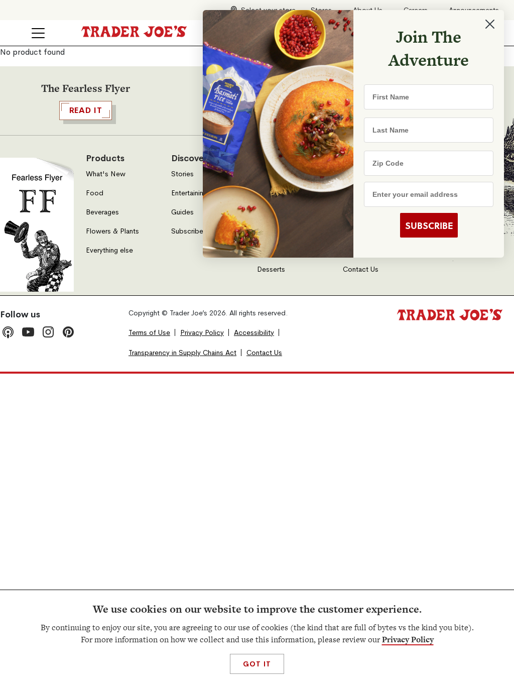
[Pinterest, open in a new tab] (68, 332)
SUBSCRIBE (429, 225)
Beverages (102, 212)
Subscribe (187, 231)
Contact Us (360, 269)
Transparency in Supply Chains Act (182, 353)
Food (94, 193)
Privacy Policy (408, 639)
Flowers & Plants (112, 231)
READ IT (85, 110)
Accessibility (254, 332)
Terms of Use (149, 332)
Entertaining (189, 193)
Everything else (109, 250)
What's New (105, 174)
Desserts (271, 269)
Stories (182, 174)
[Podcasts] (8, 332)
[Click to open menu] (38, 33)
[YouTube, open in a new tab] (28, 332)
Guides (182, 212)
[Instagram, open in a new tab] (48, 332)
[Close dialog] (490, 24)
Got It (257, 663)
